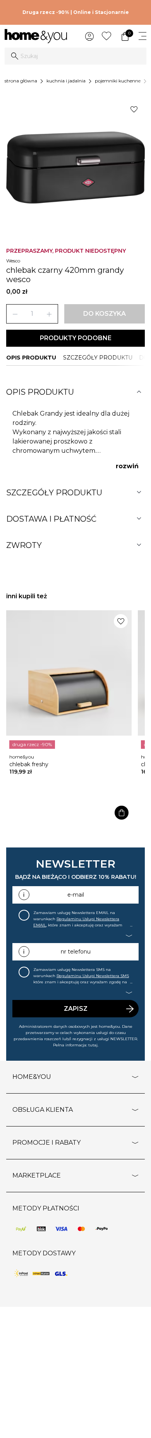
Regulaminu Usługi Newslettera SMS (93, 975)
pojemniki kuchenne (118, 81)
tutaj (93, 1045)
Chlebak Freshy (28, 764)
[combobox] (75, 56)
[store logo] (36, 36)
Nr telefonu (76, 951)
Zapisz (76, 1008)
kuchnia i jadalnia (66, 81)
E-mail (75, 895)
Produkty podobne (76, 338)
